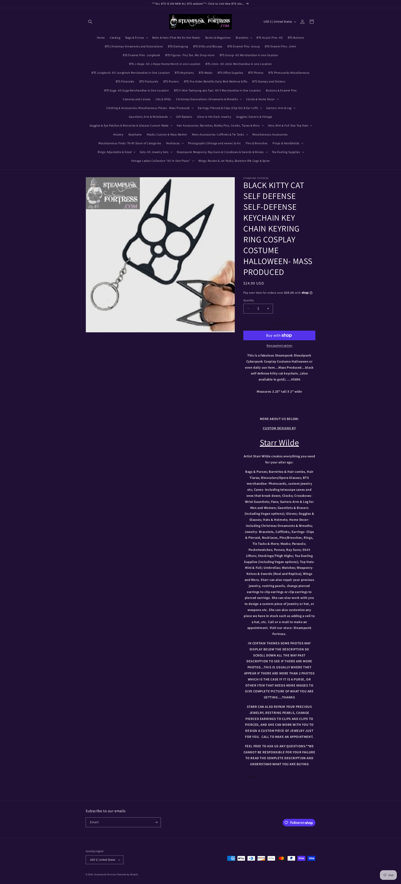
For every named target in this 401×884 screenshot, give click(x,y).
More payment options (279, 345)
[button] (90, 21)
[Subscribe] (156, 822)
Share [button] (252, 777)
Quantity (248, 300)
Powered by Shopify (127, 874)
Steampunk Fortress (105, 874)
